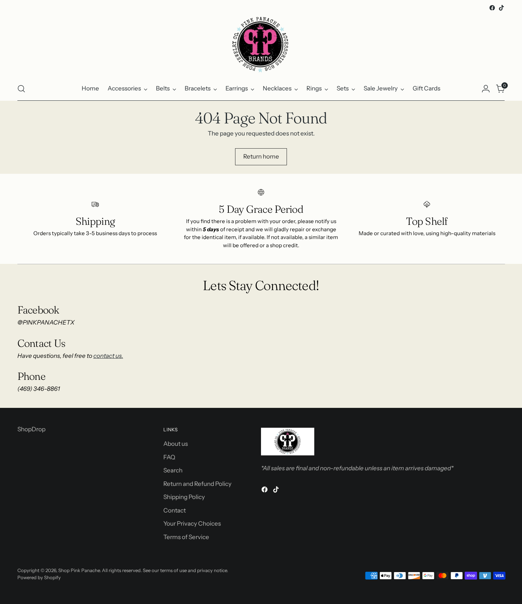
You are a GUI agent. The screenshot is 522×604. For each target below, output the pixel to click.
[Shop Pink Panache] (261, 45)
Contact (174, 510)
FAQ (169, 457)
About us (175, 443)
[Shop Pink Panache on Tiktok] (501, 8)
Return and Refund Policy (197, 483)
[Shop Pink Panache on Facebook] (492, 8)
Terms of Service (186, 537)
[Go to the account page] (486, 89)
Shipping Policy (184, 496)
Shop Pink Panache (79, 570)
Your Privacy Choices (192, 523)
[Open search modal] (21, 89)
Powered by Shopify (39, 577)
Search (173, 470)
